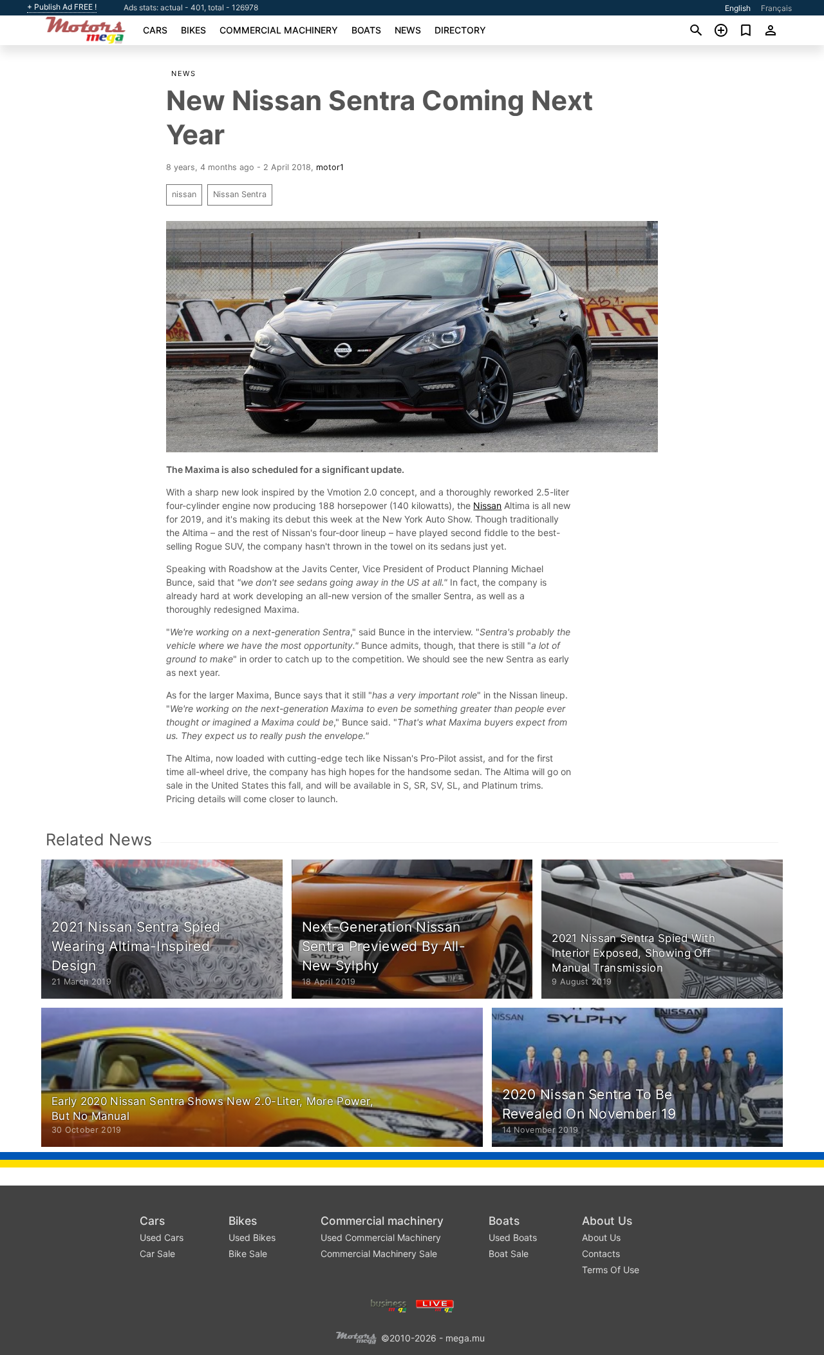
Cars (155, 29)
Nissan (487, 505)
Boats (366, 29)
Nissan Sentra (240, 194)
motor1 (330, 167)
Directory (460, 29)
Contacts (601, 1253)
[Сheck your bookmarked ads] (745, 30)
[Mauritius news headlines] (435, 1304)
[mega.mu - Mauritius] (356, 1336)
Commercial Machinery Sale (379, 1253)
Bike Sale (248, 1253)
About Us (607, 1220)
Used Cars (161, 1237)
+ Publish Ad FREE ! (62, 7)
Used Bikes (252, 1237)
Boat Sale (509, 1253)
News (408, 29)
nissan (184, 194)
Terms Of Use (610, 1269)
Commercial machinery (279, 29)
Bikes (193, 29)
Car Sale (157, 1253)
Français (776, 8)
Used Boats (513, 1237)
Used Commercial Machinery (381, 1237)
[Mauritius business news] (389, 1304)
